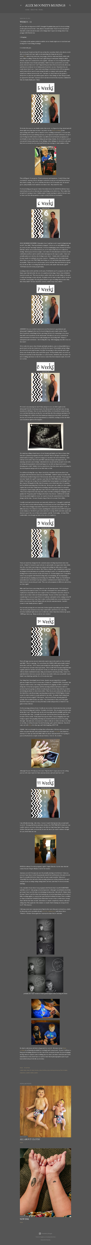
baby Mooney (35, 1070)
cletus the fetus (43, 1070)
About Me (34, 10)
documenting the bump (53, 1070)
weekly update (34, 1072)
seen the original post (48, 911)
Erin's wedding (56, 130)
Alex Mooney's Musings (45, 5)
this (30, 725)
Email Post (27, 1067)
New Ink (24, 1219)
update (28, 1072)
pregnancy (23, 1072)
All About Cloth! (30, 1139)
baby (25, 1070)
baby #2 (29, 1070)
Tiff (25, 56)
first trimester (63, 1070)
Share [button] (21, 1067)
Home (27, 10)
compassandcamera (50, 1237)
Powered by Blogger (47, 1233)
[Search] (70, 5)
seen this (57, 731)
